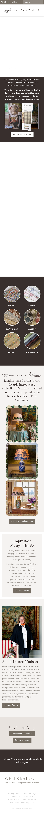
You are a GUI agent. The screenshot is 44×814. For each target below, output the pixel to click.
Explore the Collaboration (22, 521)
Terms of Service (29, 799)
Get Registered (14, 793)
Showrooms (15, 796)
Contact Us (29, 796)
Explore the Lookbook (22, 134)
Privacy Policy (13, 799)
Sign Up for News (22, 740)
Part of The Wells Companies (22, 802)
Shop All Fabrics (22, 591)
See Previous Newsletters (22, 733)
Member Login (30, 793)
